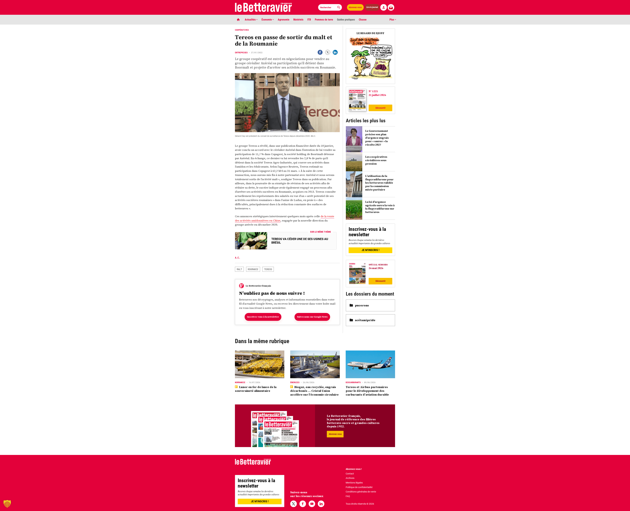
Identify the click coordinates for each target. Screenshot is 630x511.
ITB (309, 19)
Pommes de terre (324, 19)
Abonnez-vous (355, 7)
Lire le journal (372, 7)
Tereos (268, 269)
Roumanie (253, 269)
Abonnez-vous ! (354, 469)
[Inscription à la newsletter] (391, 7)
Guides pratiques (346, 19)
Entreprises (241, 52)
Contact (350, 473)
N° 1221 (373, 91)
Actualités (250, 19)
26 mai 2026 (376, 268)
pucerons (362, 305)
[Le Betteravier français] (263, 7)
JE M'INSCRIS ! (370, 250)
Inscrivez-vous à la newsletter (263, 316)
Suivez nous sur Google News (312, 316)
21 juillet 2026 (377, 95)
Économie (267, 19)
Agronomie (283, 19)
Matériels (298, 19)
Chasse (363, 19)
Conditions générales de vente (361, 491)
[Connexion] (383, 7)
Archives (350, 478)
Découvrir (381, 108)
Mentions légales (354, 482)
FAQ (348, 496)
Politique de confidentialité (359, 487)
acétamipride (365, 320)
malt (239, 269)
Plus (392, 19)
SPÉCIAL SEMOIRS (378, 264)
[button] (7, 504)
